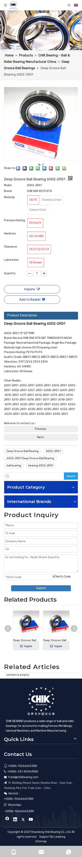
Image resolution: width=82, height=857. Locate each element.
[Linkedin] (15, 820)
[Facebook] (7, 820)
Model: (8, 185)
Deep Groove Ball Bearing (23, 451)
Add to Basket (30, 299)
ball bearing (14, 465)
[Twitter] (23, 820)
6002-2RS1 (53, 451)
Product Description (22, 315)
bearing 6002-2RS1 (40, 465)
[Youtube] (31, 820)
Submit (41, 588)
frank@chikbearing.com (23, 777)
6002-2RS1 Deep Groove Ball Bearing (30, 458)
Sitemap (41, 841)
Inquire (29, 289)
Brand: (8, 191)
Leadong (59, 836)
